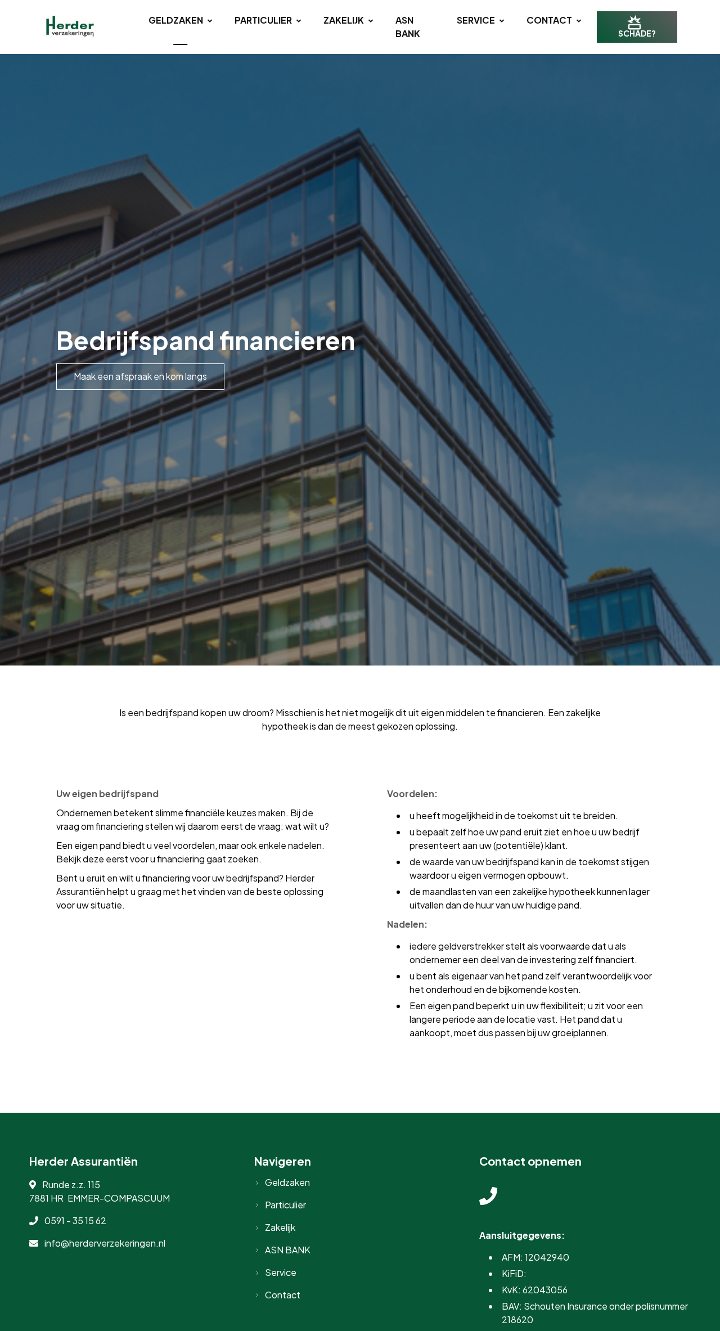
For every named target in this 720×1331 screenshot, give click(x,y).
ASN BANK (407, 26)
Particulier (263, 20)
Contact (549, 20)
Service (476, 20)
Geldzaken (175, 20)
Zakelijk (343, 20)
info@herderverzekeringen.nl (104, 1243)
